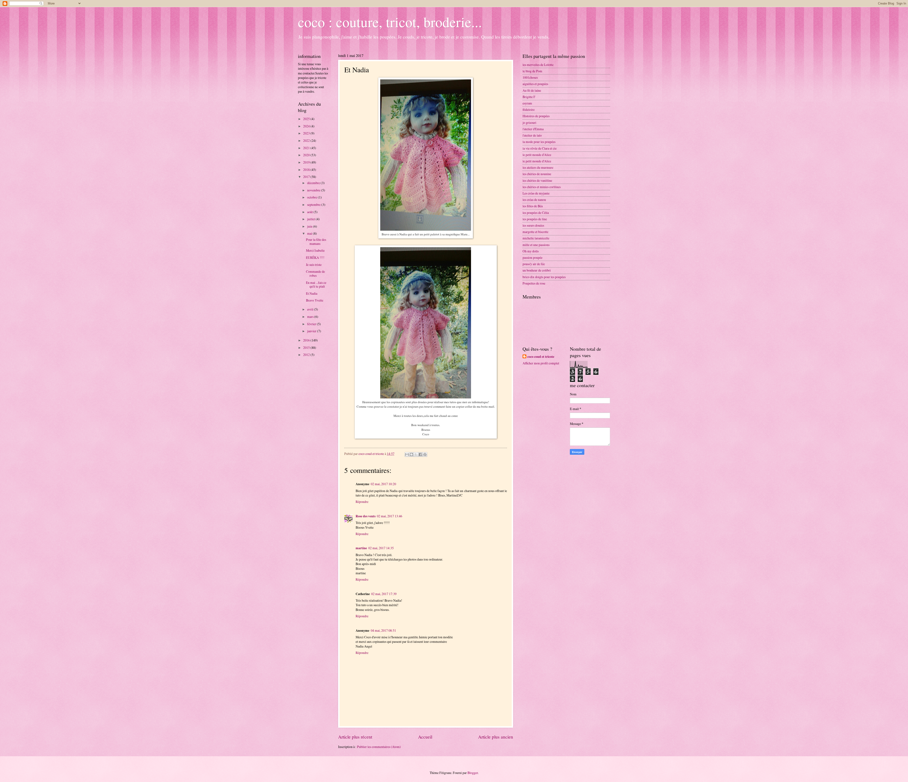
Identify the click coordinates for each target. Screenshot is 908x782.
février (312, 324)
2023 (306, 133)
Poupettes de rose (534, 283)
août (310, 212)
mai (310, 233)
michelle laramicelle (536, 238)
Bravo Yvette (314, 300)
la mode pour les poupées (539, 141)
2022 (306, 140)
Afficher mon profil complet (541, 363)
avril (310, 309)
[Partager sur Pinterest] (425, 454)
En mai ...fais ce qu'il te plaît (316, 284)
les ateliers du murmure (538, 167)
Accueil (425, 737)
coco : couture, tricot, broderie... (390, 21)
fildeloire (529, 109)
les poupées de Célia (536, 212)
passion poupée (532, 257)
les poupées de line (535, 219)
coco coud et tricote (540, 356)
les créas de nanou (534, 199)
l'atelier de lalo (532, 135)
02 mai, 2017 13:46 (389, 516)
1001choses (530, 77)
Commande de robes (315, 273)
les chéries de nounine (537, 174)
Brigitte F (529, 97)
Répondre (362, 501)
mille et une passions (536, 244)
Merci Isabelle (315, 250)
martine (361, 548)
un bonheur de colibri (537, 270)
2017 (306, 176)
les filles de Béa (533, 206)
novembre (314, 190)
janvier (312, 331)
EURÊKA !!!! (315, 257)
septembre (314, 204)
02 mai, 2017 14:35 (381, 548)
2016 (306, 340)
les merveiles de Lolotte (538, 64)
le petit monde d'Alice (537, 154)
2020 (306, 155)
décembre (314, 183)
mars (310, 316)
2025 (306, 119)
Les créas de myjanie (536, 193)
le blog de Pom (532, 71)
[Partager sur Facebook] (420, 454)
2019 (306, 162)
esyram (527, 103)
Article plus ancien (495, 737)
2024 (306, 126)
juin (310, 226)
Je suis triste (314, 264)
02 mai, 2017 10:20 (383, 484)
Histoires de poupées (536, 116)
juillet (311, 219)
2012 (306, 354)
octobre (312, 197)
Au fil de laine (532, 90)
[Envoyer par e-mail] (407, 454)
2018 (306, 169)
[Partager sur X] (416, 454)
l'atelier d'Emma (533, 129)
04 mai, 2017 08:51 (383, 630)
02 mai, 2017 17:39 (384, 594)
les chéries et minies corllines (542, 187)
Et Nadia (311, 293)
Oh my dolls (531, 251)
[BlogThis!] (411, 454)
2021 (306, 148)
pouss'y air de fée (534, 264)
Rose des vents (365, 516)
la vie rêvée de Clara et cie (540, 148)
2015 (306, 347)
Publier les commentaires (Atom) (379, 746)
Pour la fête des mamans (316, 241)
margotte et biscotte (535, 231)
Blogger (472, 772)
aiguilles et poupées (535, 84)
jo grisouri (529, 122)
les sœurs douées (533, 225)
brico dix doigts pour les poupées (544, 277)
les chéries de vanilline (537, 180)
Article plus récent (355, 737)
